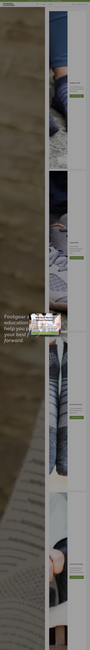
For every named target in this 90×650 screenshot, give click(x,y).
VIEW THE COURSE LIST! (45, 332)
